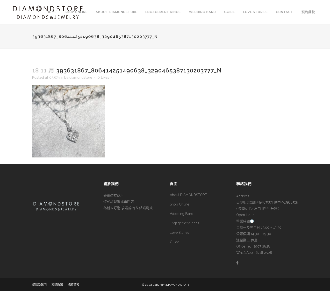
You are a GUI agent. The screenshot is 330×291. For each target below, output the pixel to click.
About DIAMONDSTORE (188, 195)
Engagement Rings (184, 223)
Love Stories (179, 232)
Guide (174, 242)
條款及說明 (39, 284)
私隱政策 (57, 284)
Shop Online (179, 204)
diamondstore (80, 77)
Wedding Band (181, 214)
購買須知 (73, 284)
